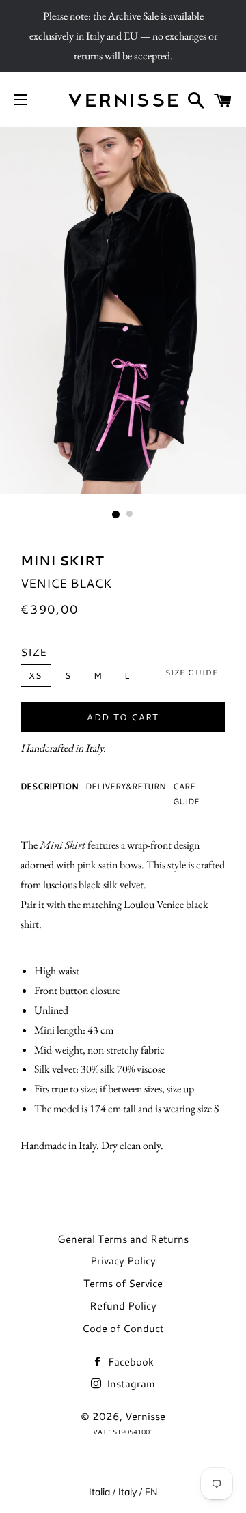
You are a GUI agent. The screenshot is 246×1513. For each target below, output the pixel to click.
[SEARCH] (196, 100)
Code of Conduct (123, 1328)
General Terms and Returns (123, 1239)
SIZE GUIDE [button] (191, 672)
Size (33, 652)
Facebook (129, 1362)
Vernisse (145, 1416)
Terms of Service (123, 1283)
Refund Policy (123, 1306)
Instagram (129, 1383)
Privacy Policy (123, 1261)
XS (36, 675)
